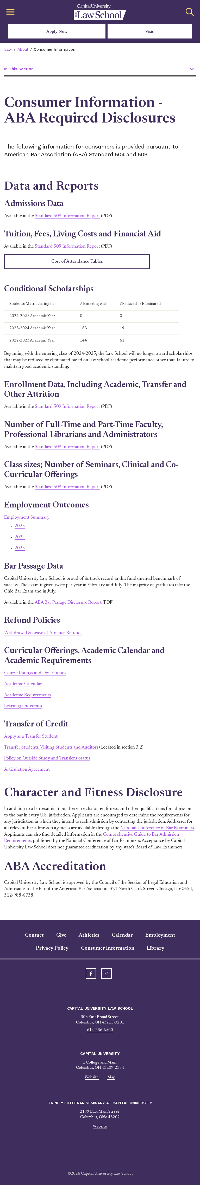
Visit (149, 32)
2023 (20, 548)
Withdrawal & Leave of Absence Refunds (43, 633)
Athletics (89, 935)
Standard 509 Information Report (67, 216)
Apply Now (56, 32)
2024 (20, 537)
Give (61, 935)
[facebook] (91, 973)
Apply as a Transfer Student (31, 736)
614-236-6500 (100, 1030)
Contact (34, 935)
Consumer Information (107, 948)
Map (111, 1077)
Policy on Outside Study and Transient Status (47, 758)
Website (92, 1077)
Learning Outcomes (23, 706)
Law (8, 49)
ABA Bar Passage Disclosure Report (68, 602)
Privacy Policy (52, 948)
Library (155, 948)
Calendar (122, 935)
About (22, 49)
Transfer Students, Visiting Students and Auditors (51, 747)
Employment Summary (26, 517)
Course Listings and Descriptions (35, 673)
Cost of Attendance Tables (77, 261)
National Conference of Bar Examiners (157, 828)
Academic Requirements (27, 695)
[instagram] (106, 973)
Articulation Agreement (27, 769)
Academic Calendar (23, 684)
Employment (160, 935)
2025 (20, 526)
